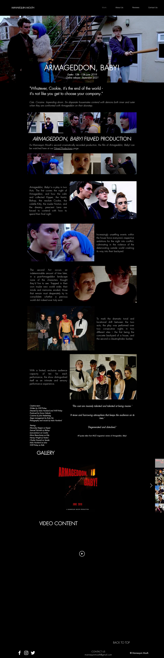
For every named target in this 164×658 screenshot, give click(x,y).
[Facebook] (19, 653)
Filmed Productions (63, 148)
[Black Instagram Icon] (46, 7)
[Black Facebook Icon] (53, 7)
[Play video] (82, 554)
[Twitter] (33, 653)
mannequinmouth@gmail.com (98, 654)
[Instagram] (26, 653)
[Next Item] (151, 485)
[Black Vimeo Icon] (50, 7)
